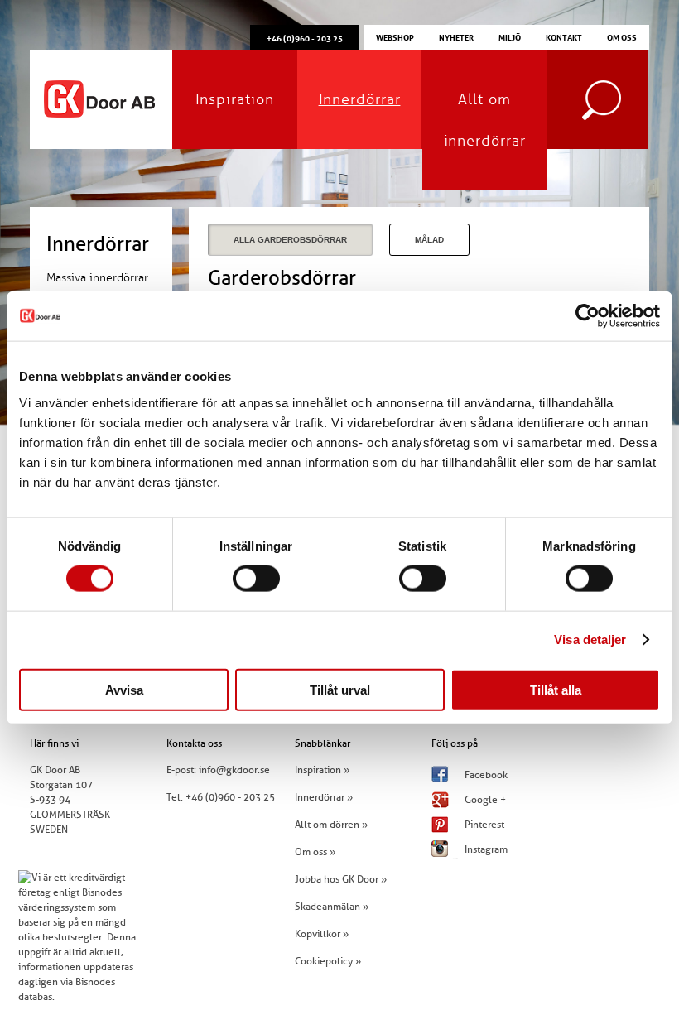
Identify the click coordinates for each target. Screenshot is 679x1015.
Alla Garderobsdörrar (290, 239)
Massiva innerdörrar (97, 278)
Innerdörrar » (324, 797)
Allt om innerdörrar (485, 120)
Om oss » (315, 852)
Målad (429, 239)
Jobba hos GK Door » (341, 879)
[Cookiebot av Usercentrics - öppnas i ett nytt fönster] (587, 316)
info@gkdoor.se (234, 770)
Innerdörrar (360, 99)
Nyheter (456, 36)
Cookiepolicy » (328, 961)
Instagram (486, 849)
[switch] (256, 578)
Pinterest (484, 824)
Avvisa (124, 689)
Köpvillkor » (322, 933)
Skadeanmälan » (331, 906)
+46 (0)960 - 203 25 (230, 797)
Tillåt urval (340, 689)
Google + (485, 799)
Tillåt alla (555, 689)
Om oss (622, 36)
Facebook (486, 775)
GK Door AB (101, 99)
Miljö (509, 36)
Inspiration (234, 99)
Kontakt (564, 36)
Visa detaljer (590, 640)
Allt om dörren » (331, 824)
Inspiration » (322, 770)
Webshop (395, 36)
